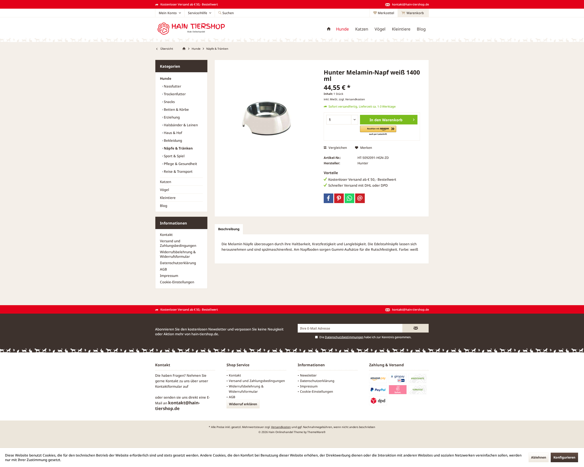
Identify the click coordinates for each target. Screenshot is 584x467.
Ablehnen (538, 457)
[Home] (329, 29)
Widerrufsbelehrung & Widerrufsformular (178, 254)
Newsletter (308, 375)
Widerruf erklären (243, 404)
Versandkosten (281, 427)
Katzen (165, 181)
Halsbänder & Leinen (180, 125)
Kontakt (166, 234)
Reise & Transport (178, 171)
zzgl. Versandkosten (352, 99)
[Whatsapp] (349, 198)
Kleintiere (168, 197)
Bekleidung (172, 140)
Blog (163, 205)
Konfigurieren (564, 457)
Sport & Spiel (174, 156)
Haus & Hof (172, 132)
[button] (378, 131)
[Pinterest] (339, 198)
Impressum (169, 275)
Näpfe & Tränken (178, 148)
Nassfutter (172, 86)
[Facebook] (328, 198)
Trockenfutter (174, 94)
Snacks (169, 101)
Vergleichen (337, 147)
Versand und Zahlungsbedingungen (178, 243)
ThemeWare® (316, 432)
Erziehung (171, 117)
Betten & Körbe (176, 109)
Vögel (164, 189)
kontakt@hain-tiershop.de (177, 405)
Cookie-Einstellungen (177, 282)
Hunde (165, 78)
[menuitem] (413, 13)
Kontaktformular (168, 386)
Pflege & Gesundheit (180, 163)
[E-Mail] (360, 198)
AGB (163, 269)
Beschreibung (229, 229)
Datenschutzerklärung (178, 263)
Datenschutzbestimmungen (344, 337)
